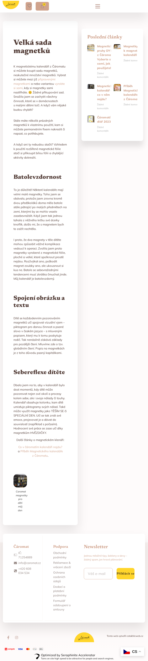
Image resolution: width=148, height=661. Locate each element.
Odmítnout (74, 637)
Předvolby (74, 647)
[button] (98, 9)
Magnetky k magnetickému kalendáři (136, 50)
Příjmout (74, 626)
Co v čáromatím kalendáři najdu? (40, 447)
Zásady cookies (72, 656)
